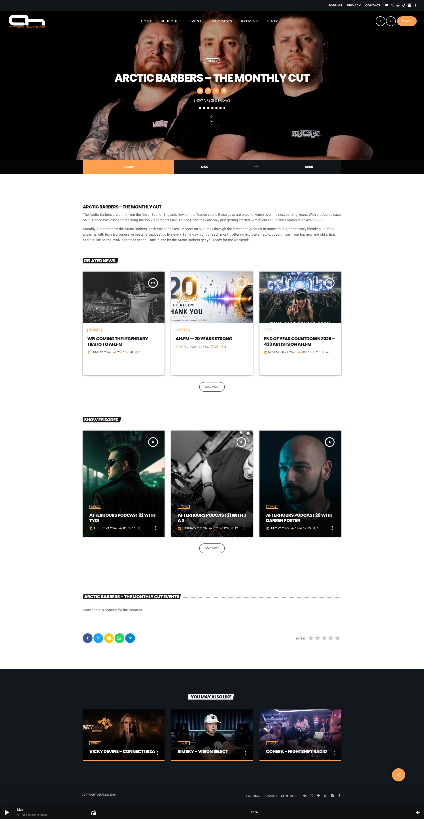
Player (406, 21)
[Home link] (27, 21)
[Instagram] (409, 5)
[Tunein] (398, 5)
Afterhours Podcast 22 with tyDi (122, 518)
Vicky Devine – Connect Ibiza (122, 751)
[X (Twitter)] (392, 5)
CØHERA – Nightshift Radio (296, 751)
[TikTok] (404, 5)
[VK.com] (386, 5)
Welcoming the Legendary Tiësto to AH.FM (117, 341)
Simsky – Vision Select (203, 751)
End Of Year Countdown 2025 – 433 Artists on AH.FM (299, 341)
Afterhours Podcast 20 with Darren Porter (299, 518)
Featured (94, 330)
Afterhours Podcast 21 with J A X (212, 518)
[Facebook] (415, 5)
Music (269, 330)
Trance (212, 61)
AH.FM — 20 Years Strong (204, 339)
